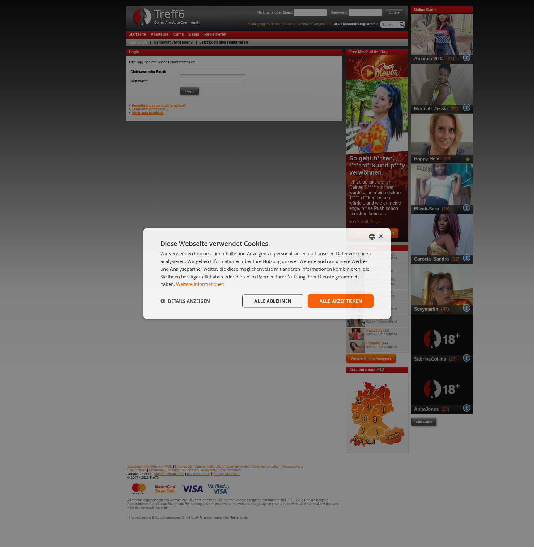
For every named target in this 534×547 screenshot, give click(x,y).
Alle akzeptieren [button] (341, 301)
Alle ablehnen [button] (272, 301)
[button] (185, 301)
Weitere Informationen (200, 284)
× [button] (380, 236)
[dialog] (267, 273)
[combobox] (372, 237)
